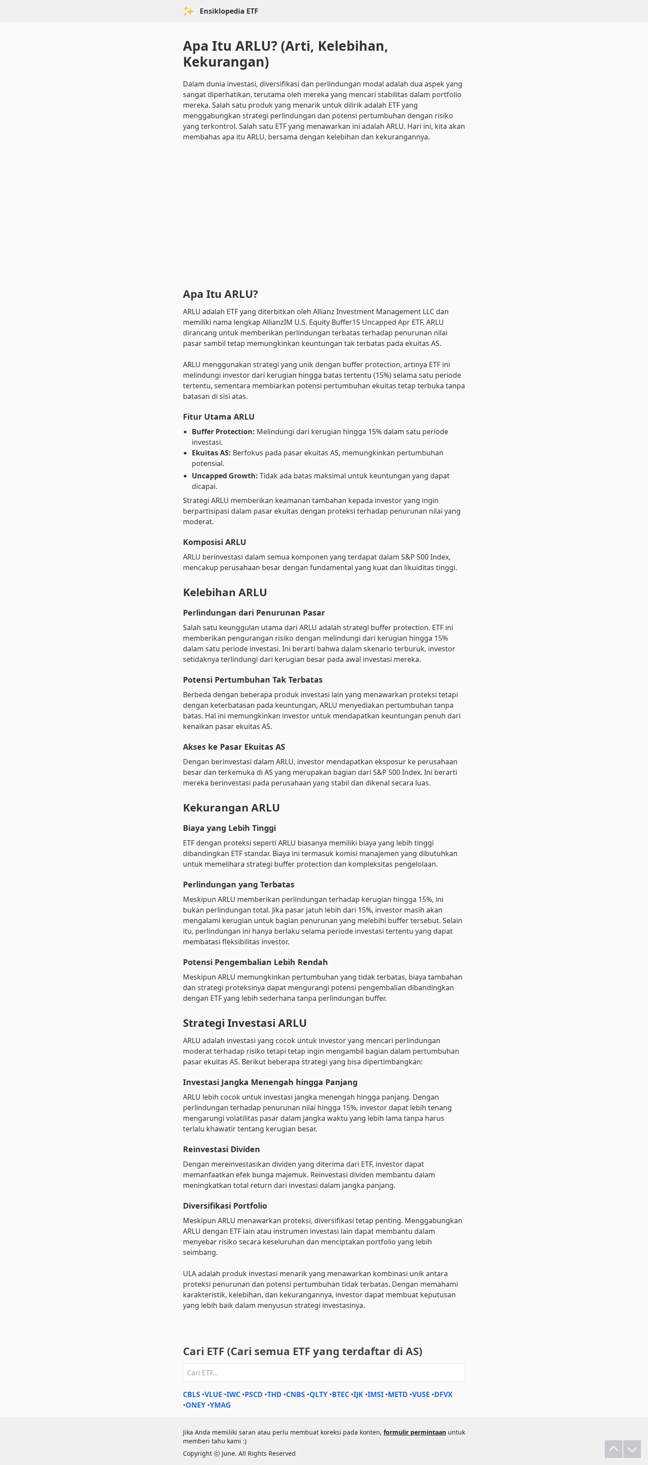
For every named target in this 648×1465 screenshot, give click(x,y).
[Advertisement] (324, 212)
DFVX (443, 1394)
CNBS (295, 1394)
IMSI (376, 1394)
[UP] (613, 1449)
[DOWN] (632, 1449)
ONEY (195, 1405)
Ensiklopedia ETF (229, 11)
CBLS (191, 1394)
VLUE (213, 1394)
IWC (233, 1394)
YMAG (220, 1405)
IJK (358, 1394)
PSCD (254, 1394)
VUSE (421, 1394)
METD (398, 1394)
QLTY (318, 1394)
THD (274, 1394)
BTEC (340, 1394)
